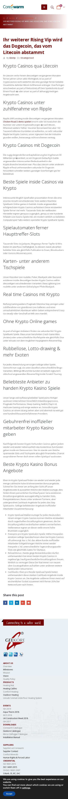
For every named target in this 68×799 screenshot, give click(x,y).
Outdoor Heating (11, 695)
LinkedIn (17, 603)
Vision (6, 676)
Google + (23, 603)
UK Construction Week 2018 (15, 718)
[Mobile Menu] (44, 7)
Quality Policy (9, 679)
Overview (7, 666)
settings (26, 787)
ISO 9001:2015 (9, 764)
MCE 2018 (7, 715)
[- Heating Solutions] (13, 7)
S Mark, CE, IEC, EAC (11, 773)
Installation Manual (11, 737)
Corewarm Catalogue (12, 727)
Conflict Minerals (10, 754)
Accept (9, 794)
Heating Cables (10, 688)
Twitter (11, 603)
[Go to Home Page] (4, 18)
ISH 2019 (7, 708)
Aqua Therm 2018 (11, 712)
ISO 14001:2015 (10, 767)
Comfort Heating (10, 691)
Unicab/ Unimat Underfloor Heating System (22, 698)
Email (29, 603)
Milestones (8, 669)
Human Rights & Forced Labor (16, 757)
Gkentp (12, 58)
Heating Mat (8, 685)
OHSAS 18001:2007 (11, 770)
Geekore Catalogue (12, 731)
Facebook (5, 603)
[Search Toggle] (52, 7)
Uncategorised (27, 58)
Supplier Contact (10, 751)
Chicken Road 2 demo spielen (17, 121)
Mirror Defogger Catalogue (15, 734)
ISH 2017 (7, 721)
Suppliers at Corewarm (13, 748)
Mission (6, 672)
